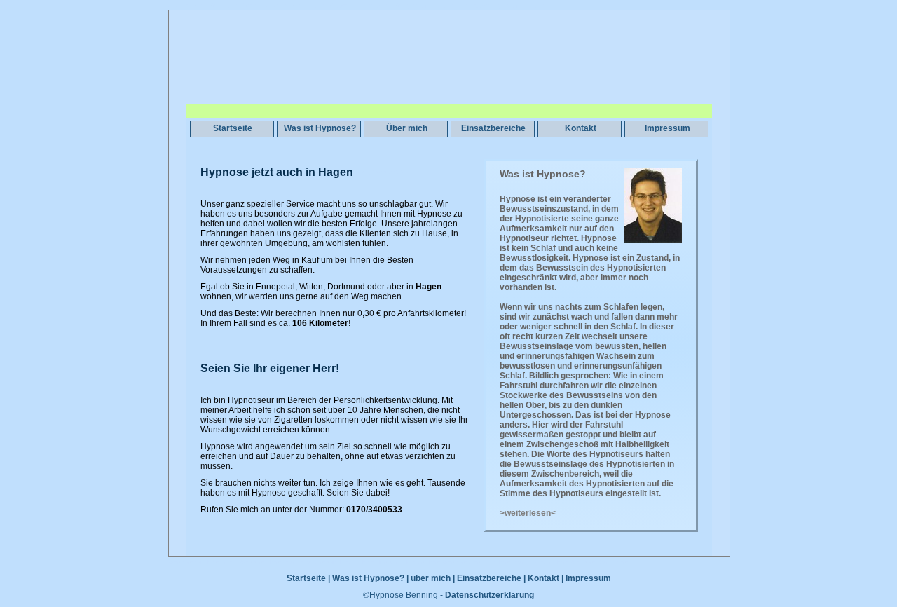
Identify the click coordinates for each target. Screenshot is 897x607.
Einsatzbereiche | (491, 578)
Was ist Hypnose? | (370, 578)
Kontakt (580, 128)
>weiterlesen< (528, 513)
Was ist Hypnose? (320, 128)
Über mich (406, 128)
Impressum (667, 128)
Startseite (232, 128)
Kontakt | (545, 578)
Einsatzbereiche (493, 128)
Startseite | (308, 578)
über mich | (433, 578)
